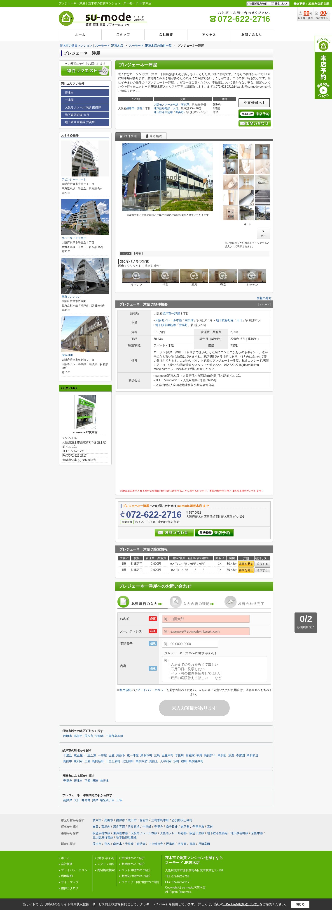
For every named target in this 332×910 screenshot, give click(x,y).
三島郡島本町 (114, 736)
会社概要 (67, 864)
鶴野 (199, 755)
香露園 (240, 755)
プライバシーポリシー (151, 690)
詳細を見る (246, 563)
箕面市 (99, 736)
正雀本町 (167, 755)
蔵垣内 (105, 826)
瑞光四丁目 (107, 800)
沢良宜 (182, 844)
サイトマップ (70, 882)
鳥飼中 (67, 761)
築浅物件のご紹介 (133, 858)
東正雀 (78, 755)
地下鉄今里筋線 (163, 112)
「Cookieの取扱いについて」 (241, 904)
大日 (175, 108)
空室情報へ (253, 103)
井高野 (179, 112)
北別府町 (128, 761)
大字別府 (166, 761)
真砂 (210, 826)
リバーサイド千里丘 (74, 238)
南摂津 (185, 104)
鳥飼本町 (146, 755)
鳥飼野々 (210, 755)
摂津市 (130, 108)
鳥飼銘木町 (196, 761)
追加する (262, 563)
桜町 (184, 761)
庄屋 (87, 761)
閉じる (300, 904)
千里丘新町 (113, 761)
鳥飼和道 (252, 755)
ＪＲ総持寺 (155, 844)
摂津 (95, 780)
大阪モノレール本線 (166, 104)
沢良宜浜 (134, 826)
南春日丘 (172, 826)
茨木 (107, 844)
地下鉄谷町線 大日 (77, 115)
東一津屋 (133, 755)
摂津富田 (204, 844)
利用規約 (125, 690)
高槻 (192, 844)
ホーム (65, 858)
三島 (157, 755)
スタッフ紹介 (106, 864)
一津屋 (138, 108)
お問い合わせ (106, 858)
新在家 (190, 755)
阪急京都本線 (101, 833)
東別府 (78, 761)
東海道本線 (120, 833)
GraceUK (67, 355)
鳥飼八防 (141, 761)
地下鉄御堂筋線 (126, 837)
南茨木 (117, 844)
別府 (231, 755)
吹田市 (67, 736)
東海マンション (71, 296)
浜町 (176, 761)
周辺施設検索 (106, 870)
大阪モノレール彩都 (173, 833)
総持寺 (141, 844)
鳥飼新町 (98, 761)
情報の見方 (264, 298)
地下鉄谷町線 (162, 108)
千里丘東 (90, 755)
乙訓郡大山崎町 (182, 820)
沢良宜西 (119, 826)
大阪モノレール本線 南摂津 (83, 107)
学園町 (179, 755)
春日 (95, 826)
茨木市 (88, 736)
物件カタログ (70, 888)
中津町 (147, 826)
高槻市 (78, 736)
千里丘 (67, 755)
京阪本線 (257, 833)
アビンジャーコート (74, 179)
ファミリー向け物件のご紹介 (141, 882)
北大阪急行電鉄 (103, 837)
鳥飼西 (222, 755)
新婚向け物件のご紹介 (136, 876)
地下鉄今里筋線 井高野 (80, 122)
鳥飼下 (120, 755)
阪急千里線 (196, 833)
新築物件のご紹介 (133, 864)
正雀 (112, 755)
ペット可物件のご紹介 (136, 870)
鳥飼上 (153, 761)
